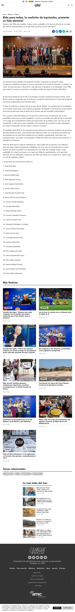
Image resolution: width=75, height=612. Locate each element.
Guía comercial (22, 568)
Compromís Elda (37, 474)
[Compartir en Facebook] (53, 31)
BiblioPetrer (41, 568)
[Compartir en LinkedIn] (60, 31)
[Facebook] (29, 557)
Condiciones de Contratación (37, 582)
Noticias (12, 568)
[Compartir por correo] (67, 31)
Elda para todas (8, 474)
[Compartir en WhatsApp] (63, 31)
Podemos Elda (26, 474)
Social (7, 378)
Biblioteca (32, 568)
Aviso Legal (37, 572)
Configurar (67, 608)
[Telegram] (45, 557)
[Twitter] (33, 557)
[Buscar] (72, 5)
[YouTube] (37, 557)
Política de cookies (37, 607)
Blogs (48, 568)
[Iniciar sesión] (68, 5)
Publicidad (38, 585)
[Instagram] (41, 557)
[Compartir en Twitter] (56, 31)
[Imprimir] (70, 31)
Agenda (54, 568)
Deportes (8, 307)
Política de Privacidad (37, 579)
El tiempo (62, 568)
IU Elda (18, 474)
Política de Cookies (37, 576)
